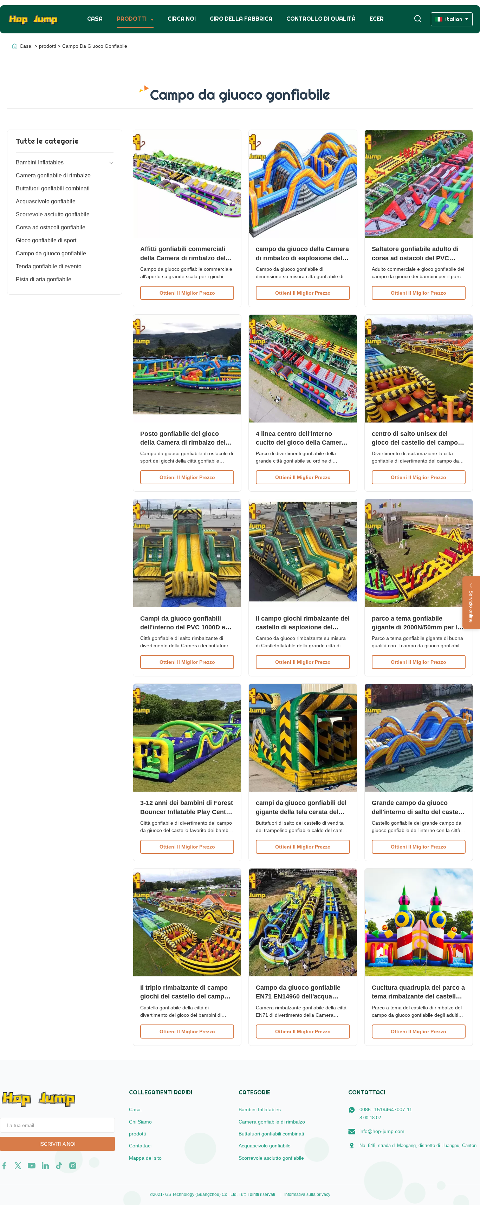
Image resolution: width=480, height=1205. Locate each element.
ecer (377, 18)
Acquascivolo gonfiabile (46, 201)
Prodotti (132, 18)
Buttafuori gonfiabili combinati (53, 188)
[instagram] (73, 1165)
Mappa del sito (145, 1158)
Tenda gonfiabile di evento (49, 266)
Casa (95, 18)
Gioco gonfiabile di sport (46, 240)
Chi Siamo (140, 1122)
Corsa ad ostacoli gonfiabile (50, 227)
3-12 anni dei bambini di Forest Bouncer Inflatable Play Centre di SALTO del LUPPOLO (186, 811)
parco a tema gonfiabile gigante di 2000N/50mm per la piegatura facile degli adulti (416, 627)
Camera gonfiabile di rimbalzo (53, 175)
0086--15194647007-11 (385, 1109)
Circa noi (182, 18)
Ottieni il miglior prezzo (187, 293)
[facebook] (4, 1165)
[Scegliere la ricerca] (418, 19)
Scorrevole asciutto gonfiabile (53, 214)
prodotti (47, 46)
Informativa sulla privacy (307, 1194)
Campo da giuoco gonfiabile (51, 253)
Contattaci (140, 1145)
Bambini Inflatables (40, 162)
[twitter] (18, 1165)
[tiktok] (59, 1165)
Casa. (26, 46)
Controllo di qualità (321, 18)
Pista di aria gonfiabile (43, 279)
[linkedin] (45, 1165)
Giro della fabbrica (241, 18)
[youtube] (31, 1165)
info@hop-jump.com (381, 1131)
